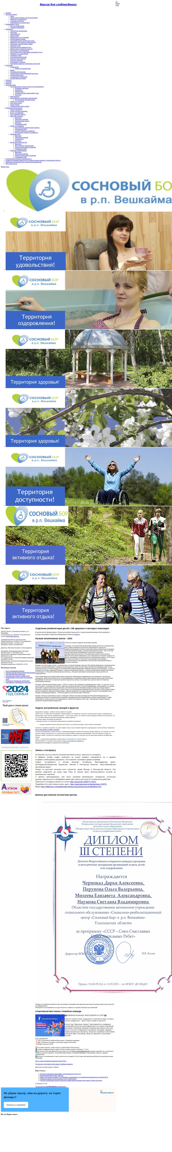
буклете (77, 634)
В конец (63, 1086)
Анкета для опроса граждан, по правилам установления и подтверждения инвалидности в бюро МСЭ (74, 1077)
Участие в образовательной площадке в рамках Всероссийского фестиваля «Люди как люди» (71, 1080)
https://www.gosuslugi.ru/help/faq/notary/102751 (88, 784)
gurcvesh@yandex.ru (12, 636)
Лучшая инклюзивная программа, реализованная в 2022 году (60, 1074)
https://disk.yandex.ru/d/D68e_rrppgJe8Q (47, 729)
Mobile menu (5, 167)
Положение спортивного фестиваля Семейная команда (54, 1064)
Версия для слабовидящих (58, 4)
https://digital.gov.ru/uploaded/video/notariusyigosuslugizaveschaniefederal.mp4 (71, 786)
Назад (44, 1086)
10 (54, 1086)
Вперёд (57, 1086)
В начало (39, 1086)
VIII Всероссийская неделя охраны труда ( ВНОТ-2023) (58, 1079)
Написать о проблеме (16, 1105)
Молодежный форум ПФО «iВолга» (51, 1075)
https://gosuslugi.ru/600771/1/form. (83, 781)
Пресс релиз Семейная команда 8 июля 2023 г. (51, 1061)
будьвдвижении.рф (83, 1051)
